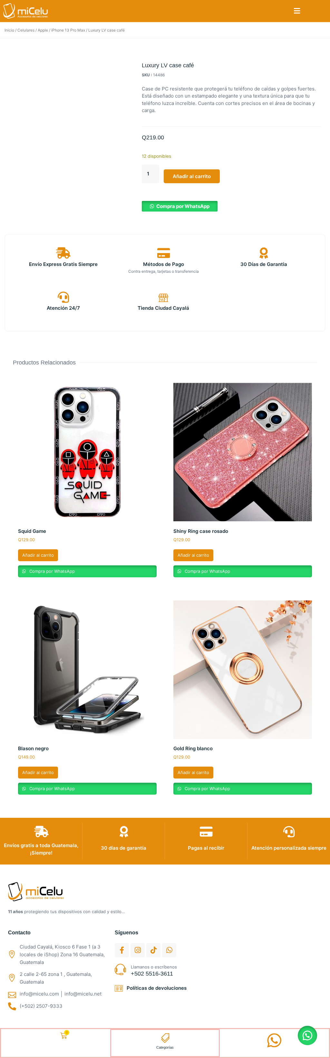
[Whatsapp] (169, 950)
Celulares (25, 30)
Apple (43, 30)
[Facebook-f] (122, 950)
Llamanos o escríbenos (154, 966)
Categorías (165, 1047)
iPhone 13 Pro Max (68, 30)
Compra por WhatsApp (182, 206)
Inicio (9, 30)
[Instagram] (138, 950)
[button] (297, 11)
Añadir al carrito (192, 176)
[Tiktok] (153, 950)
